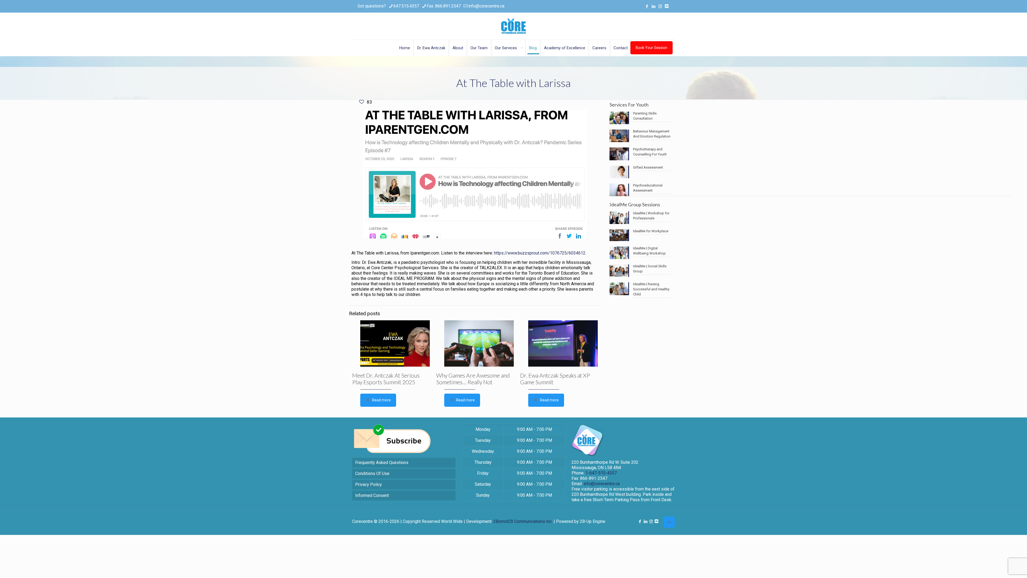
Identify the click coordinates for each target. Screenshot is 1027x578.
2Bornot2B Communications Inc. (523, 521)
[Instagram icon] (660, 6)
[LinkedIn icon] (654, 6)
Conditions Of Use (372, 473)
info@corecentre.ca (486, 6)
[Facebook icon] (647, 6)
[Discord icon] (666, 6)
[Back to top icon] (669, 522)
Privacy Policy (368, 484)
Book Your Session (651, 47)
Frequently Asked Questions (381, 462)
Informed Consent (372, 495)
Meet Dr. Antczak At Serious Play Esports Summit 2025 (386, 378)
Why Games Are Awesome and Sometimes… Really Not (473, 378)
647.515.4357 (406, 6)
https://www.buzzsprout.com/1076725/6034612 (539, 253)
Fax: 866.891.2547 (444, 6)
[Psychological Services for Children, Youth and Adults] (513, 26)
